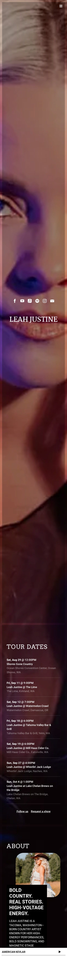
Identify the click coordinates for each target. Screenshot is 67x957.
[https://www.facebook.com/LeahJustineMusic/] (15, 301)
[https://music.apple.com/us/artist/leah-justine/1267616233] (30, 301)
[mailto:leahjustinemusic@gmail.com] (52, 301)
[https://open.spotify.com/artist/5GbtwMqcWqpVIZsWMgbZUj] (37, 301)
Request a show (41, 811)
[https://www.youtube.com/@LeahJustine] (22, 301)
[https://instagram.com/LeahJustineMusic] (45, 301)
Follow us (22, 811)
